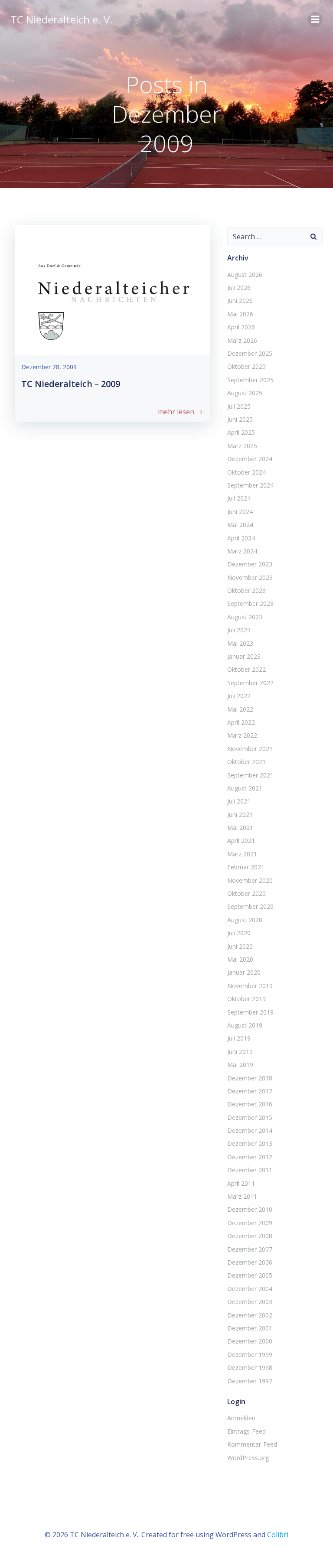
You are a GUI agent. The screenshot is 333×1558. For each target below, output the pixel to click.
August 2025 (244, 393)
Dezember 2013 (249, 1143)
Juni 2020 (240, 946)
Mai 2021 (240, 827)
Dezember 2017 (249, 1091)
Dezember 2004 (249, 1289)
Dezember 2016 (249, 1104)
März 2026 (242, 340)
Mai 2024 (240, 524)
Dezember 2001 (249, 1328)
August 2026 (244, 274)
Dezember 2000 (249, 1341)
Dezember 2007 (249, 1249)
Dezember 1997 (249, 1381)
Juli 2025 (239, 406)
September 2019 (250, 1012)
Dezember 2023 (249, 564)
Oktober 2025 (246, 366)
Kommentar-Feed (252, 1444)
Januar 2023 (244, 656)
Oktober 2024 (246, 472)
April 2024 (241, 538)
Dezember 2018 (249, 1078)
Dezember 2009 (249, 1223)
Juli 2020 (239, 933)
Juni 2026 (240, 300)
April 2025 (241, 432)
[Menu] (315, 19)
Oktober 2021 (246, 762)
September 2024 (250, 485)
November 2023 (250, 577)
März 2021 (242, 854)
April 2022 (241, 722)
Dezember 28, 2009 (49, 367)
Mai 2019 (240, 1064)
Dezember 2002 (249, 1315)
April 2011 (241, 1183)
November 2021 (250, 749)
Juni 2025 (240, 419)
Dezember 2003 (249, 1302)
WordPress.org (248, 1458)
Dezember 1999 (249, 1354)
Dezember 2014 (249, 1130)
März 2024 (242, 551)
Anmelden (241, 1418)
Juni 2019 (240, 1051)
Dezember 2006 (249, 1262)
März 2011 (242, 1196)
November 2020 (250, 880)
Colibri (277, 1534)
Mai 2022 (240, 709)
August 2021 (244, 788)
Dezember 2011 (249, 1170)
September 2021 (250, 775)
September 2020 (250, 906)
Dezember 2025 (249, 353)
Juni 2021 (240, 814)
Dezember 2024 (249, 459)
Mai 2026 (240, 314)
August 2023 (244, 617)
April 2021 (241, 840)
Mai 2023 (240, 643)
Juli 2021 (239, 801)
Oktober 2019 (246, 999)
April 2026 (241, 327)
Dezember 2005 (249, 1275)
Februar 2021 (245, 867)
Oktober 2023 (246, 590)
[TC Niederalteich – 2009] (112, 289)
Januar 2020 (244, 972)
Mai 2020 (240, 959)
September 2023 (250, 603)
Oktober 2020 (246, 893)
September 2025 (250, 380)
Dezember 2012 (249, 1157)
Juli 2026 (239, 287)
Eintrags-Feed (246, 1431)
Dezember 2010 (249, 1209)
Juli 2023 (239, 630)
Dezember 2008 (249, 1236)
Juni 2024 (240, 511)
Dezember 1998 (249, 1367)
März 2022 (242, 735)
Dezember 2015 (249, 1117)
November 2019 (250, 986)
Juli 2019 (239, 1038)
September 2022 (250, 683)
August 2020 (244, 920)
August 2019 (244, 1025)
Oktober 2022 (246, 669)
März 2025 (242, 446)
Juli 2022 (239, 696)
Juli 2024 (239, 498)
